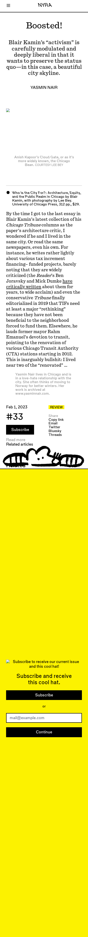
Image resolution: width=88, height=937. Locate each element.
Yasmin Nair (44, 88)
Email (53, 423)
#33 (14, 417)
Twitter (54, 427)
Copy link (56, 419)
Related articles (19, 444)
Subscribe (20, 430)
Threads (55, 435)
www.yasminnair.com (32, 393)
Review (56, 407)
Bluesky (55, 431)
